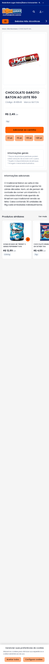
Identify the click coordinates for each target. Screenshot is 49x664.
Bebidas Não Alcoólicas (27, 21)
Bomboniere (13, 29)
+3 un (9, 138)
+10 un (29, 138)
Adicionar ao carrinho (24, 129)
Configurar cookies (33, 659)
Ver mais (43, 216)
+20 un (39, 138)
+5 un (19, 138)
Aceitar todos (13, 659)
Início (4, 29)
